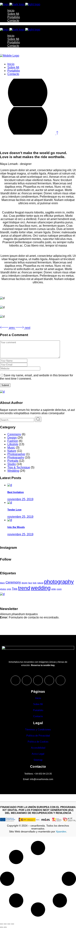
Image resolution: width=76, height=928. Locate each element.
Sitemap (38, 760)
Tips (14, 588)
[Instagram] (15, 680)
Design (12, 437)
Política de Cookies (38, 741)
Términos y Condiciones (38, 729)
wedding (41, 588)
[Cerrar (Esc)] (12, 924)
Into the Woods (16, 527)
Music (11, 447)
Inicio (38, 698)
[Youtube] (49, 680)
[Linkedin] (60, 680)
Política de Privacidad (38, 735)
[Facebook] (38, 680)
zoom (59, 589)
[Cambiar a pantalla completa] (5, 924)
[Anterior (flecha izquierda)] (1, 927)
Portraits (12, 460)
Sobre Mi (38, 704)
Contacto (38, 716)
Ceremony (14, 434)
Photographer (16, 454)
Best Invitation (15, 492)
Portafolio (38, 710)
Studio (11, 464)
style (9, 589)
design (24, 583)
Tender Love (14, 509)
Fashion (12, 440)
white (53, 589)
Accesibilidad (38, 748)
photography (59, 582)
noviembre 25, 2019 (20, 499)
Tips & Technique (18, 467)
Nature (11, 450)
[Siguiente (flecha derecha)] (5, 927)
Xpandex (61, 831)
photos (3, 589)
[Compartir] (8, 924)
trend (24, 588)
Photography (15, 457)
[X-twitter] (27, 680)
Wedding (13, 470)
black (2, 583)
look (35, 583)
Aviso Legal (38, 754)
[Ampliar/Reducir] (1, 924)
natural (40, 583)
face (30, 583)
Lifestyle (12, 444)
